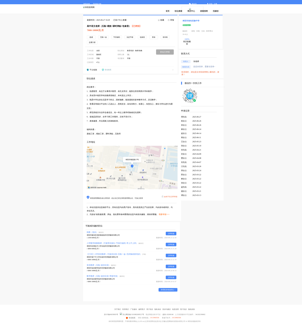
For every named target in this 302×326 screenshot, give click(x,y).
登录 (210, 4)
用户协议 (149, 309)
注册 (215, 4)
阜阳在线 (86, 4)
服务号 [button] (194, 4)
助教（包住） (95, 232)
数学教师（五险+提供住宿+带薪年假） (106, 276)
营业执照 (132, 318)
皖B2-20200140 (168, 314)
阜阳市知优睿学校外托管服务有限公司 (101, 268)
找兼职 (216, 11)
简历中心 (191, 11)
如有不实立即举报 (170, 197)
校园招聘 (204, 11)
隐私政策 (191, 309)
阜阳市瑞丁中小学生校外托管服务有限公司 (102, 257)
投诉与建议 (166, 309)
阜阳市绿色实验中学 (190, 21)
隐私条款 (157, 309)
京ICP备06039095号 (111, 314)
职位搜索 (178, 11)
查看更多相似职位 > (168, 290)
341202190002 (200, 314)
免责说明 (175, 309)
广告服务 (133, 309)
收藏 (162, 20)
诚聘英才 (141, 309)
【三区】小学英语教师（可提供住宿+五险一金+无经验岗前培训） (116, 254)
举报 (172, 20)
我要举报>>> (164, 214)
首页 (168, 11)
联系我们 (125, 309)
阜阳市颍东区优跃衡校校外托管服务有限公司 (103, 235)
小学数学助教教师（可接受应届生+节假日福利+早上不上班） (115, 243)
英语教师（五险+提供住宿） (101, 265)
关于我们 (117, 309)
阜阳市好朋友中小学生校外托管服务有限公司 (103, 246)
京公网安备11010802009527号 (133, 314)
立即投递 (171, 233)
